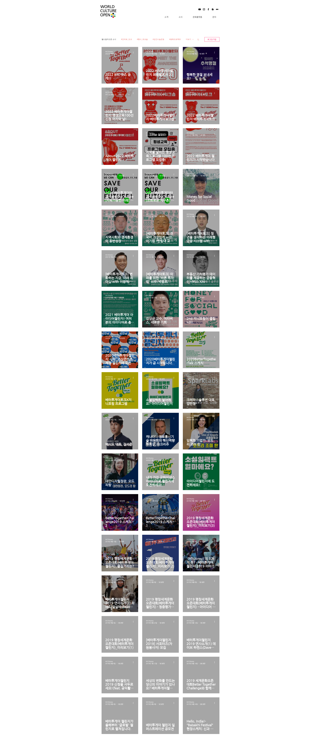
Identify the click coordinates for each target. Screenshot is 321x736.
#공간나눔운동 (158, 39)
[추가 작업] (134, 52)
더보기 (188, 39)
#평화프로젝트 (175, 39)
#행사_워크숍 (142, 39)
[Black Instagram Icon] (204, 9)
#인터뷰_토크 (126, 39)
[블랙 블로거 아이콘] (212, 9)
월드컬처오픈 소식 (109, 39)
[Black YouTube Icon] (199, 9)
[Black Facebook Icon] (208, 9)
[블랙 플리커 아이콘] (217, 9)
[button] (166, 17)
